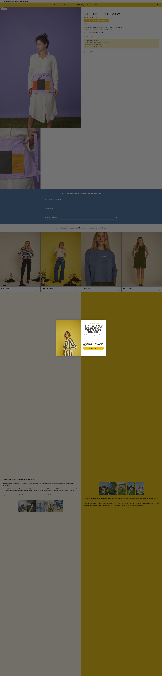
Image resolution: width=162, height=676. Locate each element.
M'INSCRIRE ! (93, 348)
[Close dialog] (104, 321)
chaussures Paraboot (98, 335)
